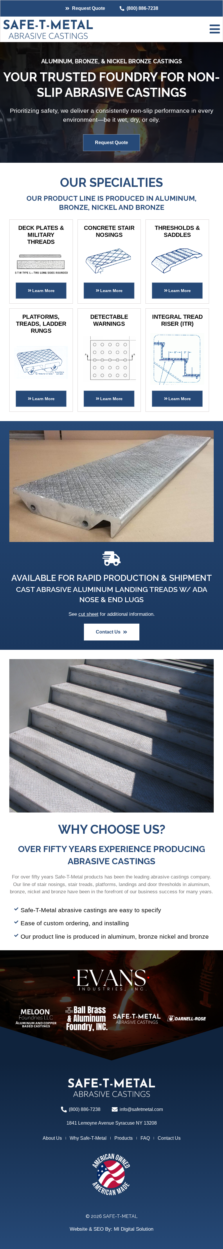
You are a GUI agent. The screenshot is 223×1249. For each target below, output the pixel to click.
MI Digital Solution (133, 1229)
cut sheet (88, 614)
